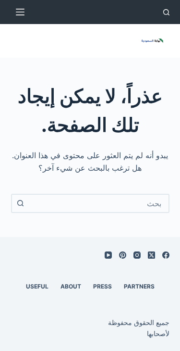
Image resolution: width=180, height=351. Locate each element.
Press (102, 286)
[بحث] (166, 12)
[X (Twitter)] (151, 255)
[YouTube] (108, 255)
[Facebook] (165, 255)
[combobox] (98, 203)
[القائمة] (20, 12)
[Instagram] (137, 255)
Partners (139, 286)
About (70, 286)
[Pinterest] (122, 255)
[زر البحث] (20, 203)
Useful (37, 286)
